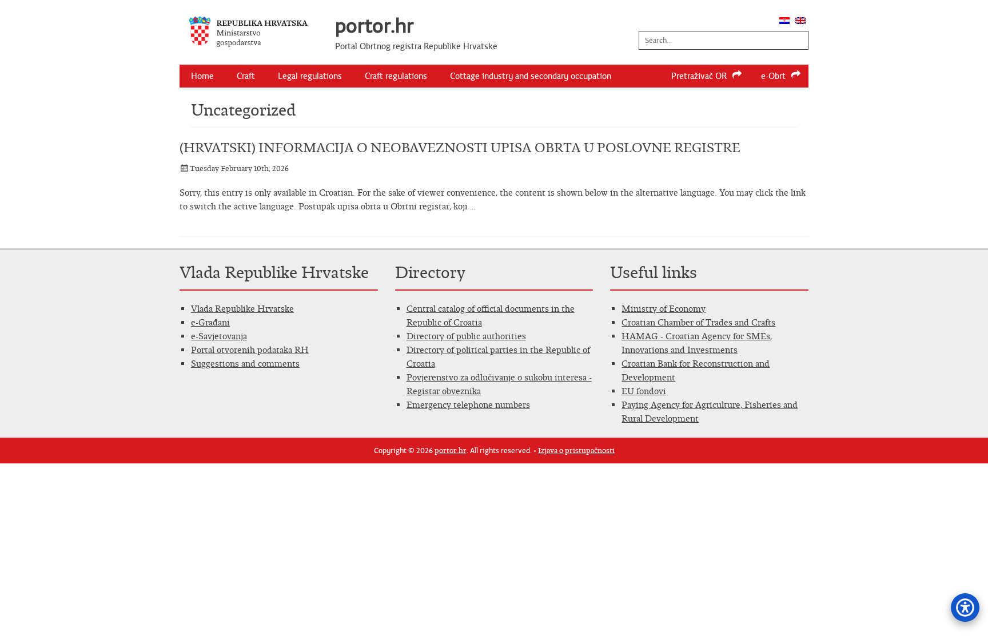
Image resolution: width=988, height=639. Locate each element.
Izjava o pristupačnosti (576, 450)
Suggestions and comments (245, 363)
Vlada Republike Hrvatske (242, 308)
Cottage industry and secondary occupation (530, 76)
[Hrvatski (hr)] (784, 21)
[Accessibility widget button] (965, 607)
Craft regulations (396, 76)
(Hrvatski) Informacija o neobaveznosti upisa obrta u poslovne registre (460, 148)
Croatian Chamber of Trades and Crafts (698, 322)
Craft (246, 76)
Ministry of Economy (664, 308)
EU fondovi (644, 391)
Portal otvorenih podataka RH (250, 349)
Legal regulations (310, 76)
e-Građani (210, 322)
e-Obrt (773, 76)
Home (202, 76)
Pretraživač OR (699, 76)
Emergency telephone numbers (468, 404)
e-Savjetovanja (219, 336)
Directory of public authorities (466, 336)
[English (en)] (800, 21)
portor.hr (374, 25)
